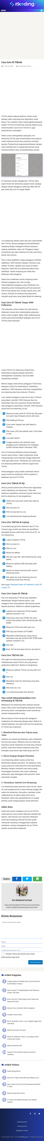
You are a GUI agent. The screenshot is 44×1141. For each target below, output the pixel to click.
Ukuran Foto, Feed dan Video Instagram (21, 1008)
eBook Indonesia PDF (14, 1045)
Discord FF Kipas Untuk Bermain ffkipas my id (23, 1078)
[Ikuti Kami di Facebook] (30, 1113)
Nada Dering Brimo (13, 1071)
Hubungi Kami (22, 1122)
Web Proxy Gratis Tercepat (16, 1030)
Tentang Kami (22, 1126)
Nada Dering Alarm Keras (16, 1093)
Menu (3, 10)
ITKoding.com (23, 1137)
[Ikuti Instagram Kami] (35, 1113)
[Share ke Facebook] (16, 879)
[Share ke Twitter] (27, 879)
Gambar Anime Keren (14, 1015)
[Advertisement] (22, 36)
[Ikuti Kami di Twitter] (39, 1113)
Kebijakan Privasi (22, 1131)
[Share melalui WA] (37, 879)
